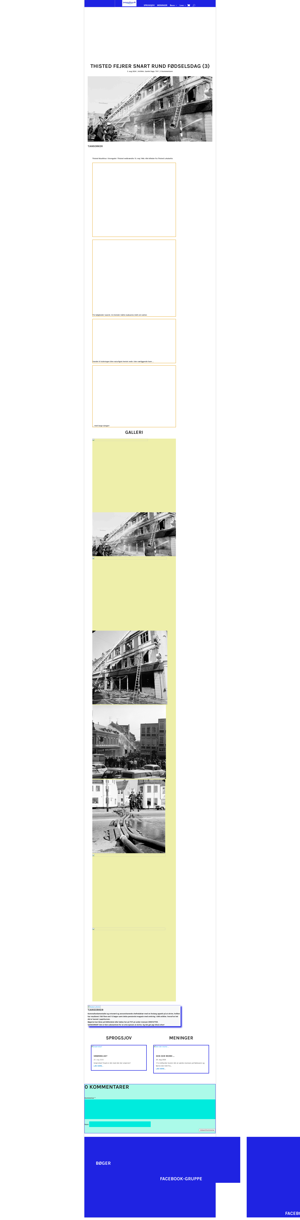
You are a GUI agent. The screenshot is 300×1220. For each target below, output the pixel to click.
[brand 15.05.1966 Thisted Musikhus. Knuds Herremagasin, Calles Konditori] (128, 929)
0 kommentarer (166, 71)
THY (157, 71)
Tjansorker (95, 1009)
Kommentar (90, 1098)
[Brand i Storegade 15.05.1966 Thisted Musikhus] (129, 704)
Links (182, 5)
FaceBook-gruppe (181, 1178)
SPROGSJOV (149, 5)
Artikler (141, 71)
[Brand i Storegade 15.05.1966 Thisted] (129, 559)
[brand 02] (120, 440)
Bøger (172, 5)
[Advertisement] (150, 38)
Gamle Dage (149, 71)
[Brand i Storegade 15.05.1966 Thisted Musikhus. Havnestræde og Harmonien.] (128, 852)
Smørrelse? (100, 1056)
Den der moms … (165, 1056)
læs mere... (98, 1066)
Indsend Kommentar (207, 1130)
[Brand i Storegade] (134, 555)
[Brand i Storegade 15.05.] (128, 856)
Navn (87, 1124)
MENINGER (162, 5)
